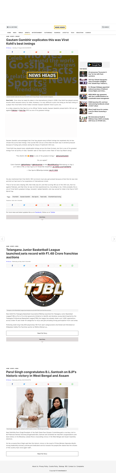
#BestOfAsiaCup (53, 164)
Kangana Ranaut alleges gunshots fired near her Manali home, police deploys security (114, 239)
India (14, 32)
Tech (72, 32)
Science (88, 32)
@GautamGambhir (62, 156)
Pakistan (14, 110)
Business (57, 32)
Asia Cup (22, 110)
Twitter (53, 212)
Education (79, 32)
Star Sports (35, 196)
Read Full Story (42, 333)
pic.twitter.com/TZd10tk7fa (62, 167)
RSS (66, 466)
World (21, 32)
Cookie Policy (53, 466)
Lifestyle (66, 32)
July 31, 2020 (53, 170)
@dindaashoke (37, 164)
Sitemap (61, 466)
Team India (43, 196)
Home (9, 32)
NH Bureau (8, 47)
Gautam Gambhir (25, 196)
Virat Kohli (15, 196)
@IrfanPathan (26, 164)
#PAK (31, 156)
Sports (27, 32)
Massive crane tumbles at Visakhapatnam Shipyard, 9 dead (2, 239)
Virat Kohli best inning (54, 196)
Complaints (80, 466)
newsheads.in (62, 470)
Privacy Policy (43, 466)
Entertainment (37, 32)
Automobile (48, 32)
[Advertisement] (58, 12)
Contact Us (72, 466)
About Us (35, 466)
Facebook (38, 212)
